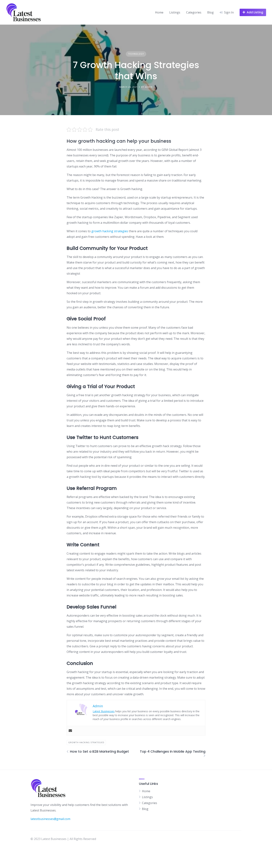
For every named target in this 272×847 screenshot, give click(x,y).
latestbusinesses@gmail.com (50, 819)
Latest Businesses (104, 711)
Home (159, 12)
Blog (210, 12)
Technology (136, 53)
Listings (174, 12)
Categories (193, 12)
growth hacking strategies (109, 231)
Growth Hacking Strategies (86, 742)
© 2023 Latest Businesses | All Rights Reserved (63, 839)
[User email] (70, 731)
